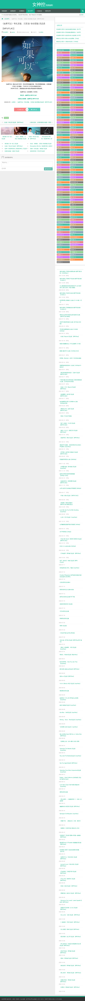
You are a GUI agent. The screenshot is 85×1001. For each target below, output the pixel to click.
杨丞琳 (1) (73, 254)
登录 (82, 15)
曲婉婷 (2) (73, 165)
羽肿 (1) (73, 234)
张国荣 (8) (73, 90)
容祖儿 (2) (73, 170)
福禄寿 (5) (73, 127)
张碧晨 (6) (73, 107)
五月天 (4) (60, 135)
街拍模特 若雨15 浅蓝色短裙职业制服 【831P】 (68, 29)
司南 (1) (59, 212)
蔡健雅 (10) (60, 85)
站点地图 (22, 999)
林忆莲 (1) (60, 214)
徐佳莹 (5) (60, 125)
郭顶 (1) (73, 259)
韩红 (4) (59, 142)
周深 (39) (59, 52)
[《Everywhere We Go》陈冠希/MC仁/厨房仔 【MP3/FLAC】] (46, 130)
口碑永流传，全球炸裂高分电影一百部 (40, 122)
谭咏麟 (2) (60, 162)
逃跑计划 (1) (60, 200)
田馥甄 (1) (60, 254)
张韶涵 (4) (60, 140)
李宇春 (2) (73, 185)
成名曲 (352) (60, 50)
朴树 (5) (59, 117)
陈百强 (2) (60, 185)
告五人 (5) (60, 127)
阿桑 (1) (73, 202)
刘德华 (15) (74, 57)
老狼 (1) (59, 202)
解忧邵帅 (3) (74, 150)
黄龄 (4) (73, 140)
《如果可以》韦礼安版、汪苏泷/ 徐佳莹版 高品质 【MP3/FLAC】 (35, 102)
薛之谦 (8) (60, 95)
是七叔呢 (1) (60, 242)
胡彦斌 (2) (73, 192)
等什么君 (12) (60, 75)
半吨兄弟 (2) (60, 187)
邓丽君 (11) (74, 75)
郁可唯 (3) (73, 155)
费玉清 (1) (60, 217)
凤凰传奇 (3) (60, 152)
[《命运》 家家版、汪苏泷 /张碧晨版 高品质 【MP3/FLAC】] (20, 130)
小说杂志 (39, 11)
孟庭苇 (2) (73, 172)
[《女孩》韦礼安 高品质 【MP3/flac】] (33, 130)
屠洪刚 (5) (73, 117)
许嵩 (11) (73, 77)
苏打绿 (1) (60, 210)
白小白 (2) (60, 190)
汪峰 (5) (59, 115)
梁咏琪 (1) (73, 229)
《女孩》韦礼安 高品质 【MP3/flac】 (13, 122)
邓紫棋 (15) (60, 62)
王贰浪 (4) (60, 137)
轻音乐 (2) (60, 195)
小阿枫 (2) (60, 175)
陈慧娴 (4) (60, 130)
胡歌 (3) (59, 147)
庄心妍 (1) (60, 244)
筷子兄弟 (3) (60, 155)
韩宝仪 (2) (73, 177)
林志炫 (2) (73, 175)
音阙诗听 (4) (74, 132)
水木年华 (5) (60, 120)
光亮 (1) (73, 214)
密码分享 (48, 11)
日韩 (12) (73, 70)
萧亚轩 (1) (73, 257)
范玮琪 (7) (73, 100)
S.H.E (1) (59, 247)
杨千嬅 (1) (60, 207)
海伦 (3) (73, 147)
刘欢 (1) (73, 227)
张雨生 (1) (60, 197)
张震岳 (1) (60, 205)
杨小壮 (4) (73, 130)
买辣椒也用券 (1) (61, 222)
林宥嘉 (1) (60, 229)
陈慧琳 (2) (73, 180)
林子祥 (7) (60, 97)
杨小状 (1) (73, 197)
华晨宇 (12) (60, 72)
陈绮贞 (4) (73, 142)
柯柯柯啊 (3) (60, 160)
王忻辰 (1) (73, 247)
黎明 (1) (73, 200)
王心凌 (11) (60, 80)
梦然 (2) (59, 170)
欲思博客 (4, 999)
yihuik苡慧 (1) (60, 259)
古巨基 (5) (73, 125)
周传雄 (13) (74, 65)
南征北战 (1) (60, 237)
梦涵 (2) (59, 172)
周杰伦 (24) (60, 55)
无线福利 (4, 11)
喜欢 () (21, 109)
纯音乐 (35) (74, 52)
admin (13, 32)
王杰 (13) (73, 67)
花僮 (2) (59, 182)
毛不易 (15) (60, 60)
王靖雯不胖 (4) (74, 135)
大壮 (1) (59, 219)
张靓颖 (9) (60, 87)
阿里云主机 (51, 999)
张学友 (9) (60, 90)
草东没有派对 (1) (75, 237)
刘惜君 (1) (60, 239)
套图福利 (13, 11)
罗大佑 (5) (73, 115)
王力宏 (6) (60, 107)
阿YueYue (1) (60, 249)
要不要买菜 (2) (74, 162)
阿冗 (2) (59, 167)
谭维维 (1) (73, 249)
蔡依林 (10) (60, 82)
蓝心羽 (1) (73, 222)
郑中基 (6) (60, 112)
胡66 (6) (59, 110)
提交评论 (49, 169)
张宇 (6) (59, 105)
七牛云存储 (59, 999)
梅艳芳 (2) (73, 190)
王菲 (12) (59, 70)
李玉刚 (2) (60, 177)
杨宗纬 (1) (60, 262)
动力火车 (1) (60, 234)
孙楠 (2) (73, 167)
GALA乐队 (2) (74, 182)
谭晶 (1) (59, 252)
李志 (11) (59, 77)
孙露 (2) (59, 165)
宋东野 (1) (73, 210)
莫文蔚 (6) (73, 102)
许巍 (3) (59, 145)
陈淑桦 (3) (73, 145)
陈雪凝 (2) (60, 180)
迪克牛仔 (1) (74, 217)
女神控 (13, 102)
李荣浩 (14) (74, 62)
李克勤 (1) (60, 232)
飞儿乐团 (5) (74, 122)
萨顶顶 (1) (73, 212)
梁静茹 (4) (73, 137)
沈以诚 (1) (73, 232)
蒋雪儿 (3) (73, 157)
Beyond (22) (74, 55)
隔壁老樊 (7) (74, 97)
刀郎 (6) (59, 102)
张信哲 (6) (73, 105)
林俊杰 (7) (60, 100)
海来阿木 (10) (74, 82)
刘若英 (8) (73, 92)
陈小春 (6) (73, 110)
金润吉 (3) (73, 160)
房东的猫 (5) (60, 122)
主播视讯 (21, 11)
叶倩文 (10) (74, 85)
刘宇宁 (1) (60, 257)
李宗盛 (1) (73, 239)
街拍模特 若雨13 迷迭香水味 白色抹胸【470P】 (68, 35)
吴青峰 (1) (73, 219)
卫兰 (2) (73, 187)
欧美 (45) (73, 50)
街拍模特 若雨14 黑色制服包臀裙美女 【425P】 (68, 32)
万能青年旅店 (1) (75, 242)
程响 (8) (59, 92)
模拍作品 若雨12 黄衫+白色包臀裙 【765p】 (67, 38)
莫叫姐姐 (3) (74, 152)
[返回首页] (2, 19)
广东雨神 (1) (60, 227)
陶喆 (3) (59, 157)
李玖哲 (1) (73, 224)
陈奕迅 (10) (74, 80)
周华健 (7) (73, 95)
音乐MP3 (30, 11)
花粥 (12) (73, 72)
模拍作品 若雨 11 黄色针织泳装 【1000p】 (67, 41)
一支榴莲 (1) (74, 252)
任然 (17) (59, 57)
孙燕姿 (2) (60, 192)
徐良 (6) (73, 112)
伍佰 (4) (59, 132)
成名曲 (6, 118)
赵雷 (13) (59, 67)
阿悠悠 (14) (60, 65)
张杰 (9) (73, 87)
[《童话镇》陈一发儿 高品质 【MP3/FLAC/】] (7, 130)
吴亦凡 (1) (73, 207)
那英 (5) (73, 120)
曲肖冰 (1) (60, 224)
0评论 (41, 32)
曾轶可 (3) (60, 150)
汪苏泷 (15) (74, 60)
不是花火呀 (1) (74, 244)
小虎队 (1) (73, 205)
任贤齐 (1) (73, 195)
